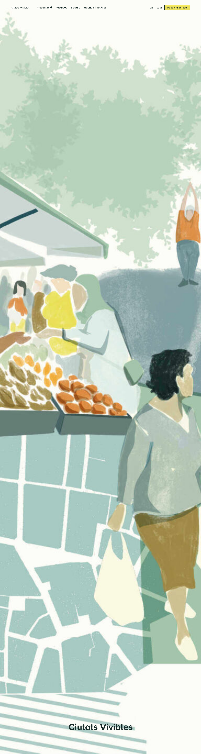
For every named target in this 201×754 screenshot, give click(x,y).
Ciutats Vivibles (20, 7)
